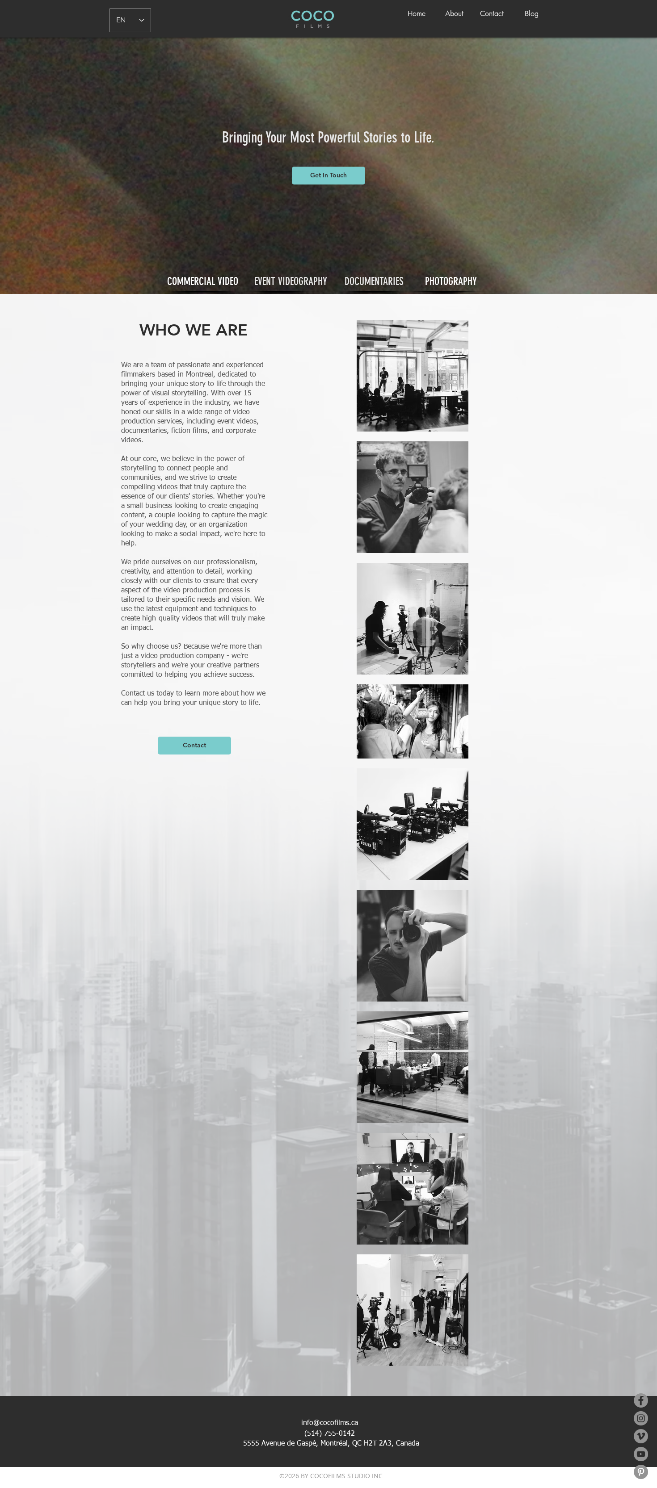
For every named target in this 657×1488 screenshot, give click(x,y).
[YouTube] (641, 1454)
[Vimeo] (641, 1436)
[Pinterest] (641, 1472)
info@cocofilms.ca (329, 1423)
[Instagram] (641, 1418)
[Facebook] (641, 1400)
